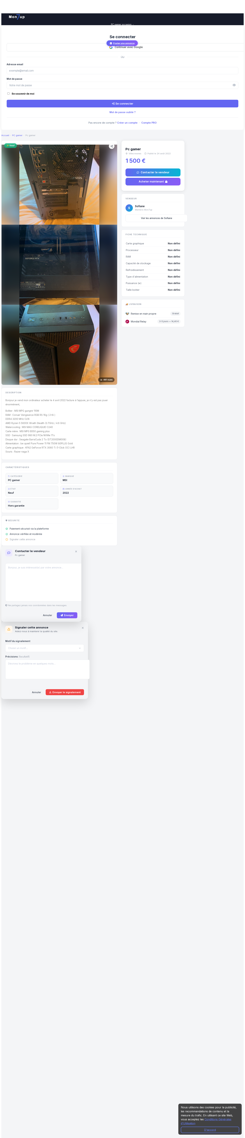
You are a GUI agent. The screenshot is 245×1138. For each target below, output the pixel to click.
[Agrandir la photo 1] (59, 185)
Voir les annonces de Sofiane (156, 218)
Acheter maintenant (151, 181)
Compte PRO (149, 122)
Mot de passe (14, 79)
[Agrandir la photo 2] (59, 265)
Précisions (17, 656)
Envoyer (69, 615)
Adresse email (15, 64)
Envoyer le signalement (66, 692)
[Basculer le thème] (9, 49)
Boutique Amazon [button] (121, 35)
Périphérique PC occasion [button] (121, 31)
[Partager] (111, 146)
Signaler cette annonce (22, 539)
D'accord (210, 1129)
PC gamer (17, 135)
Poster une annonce (123, 43)
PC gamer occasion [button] (121, 24)
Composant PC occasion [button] (121, 28)
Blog (122, 38)
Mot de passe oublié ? (123, 112)
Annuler (47, 615)
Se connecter (124, 103)
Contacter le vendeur (155, 172)
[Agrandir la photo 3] (59, 345)
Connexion (122, 55)
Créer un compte (127, 122)
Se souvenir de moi (23, 93)
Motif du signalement (17, 641)
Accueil (5, 135)
